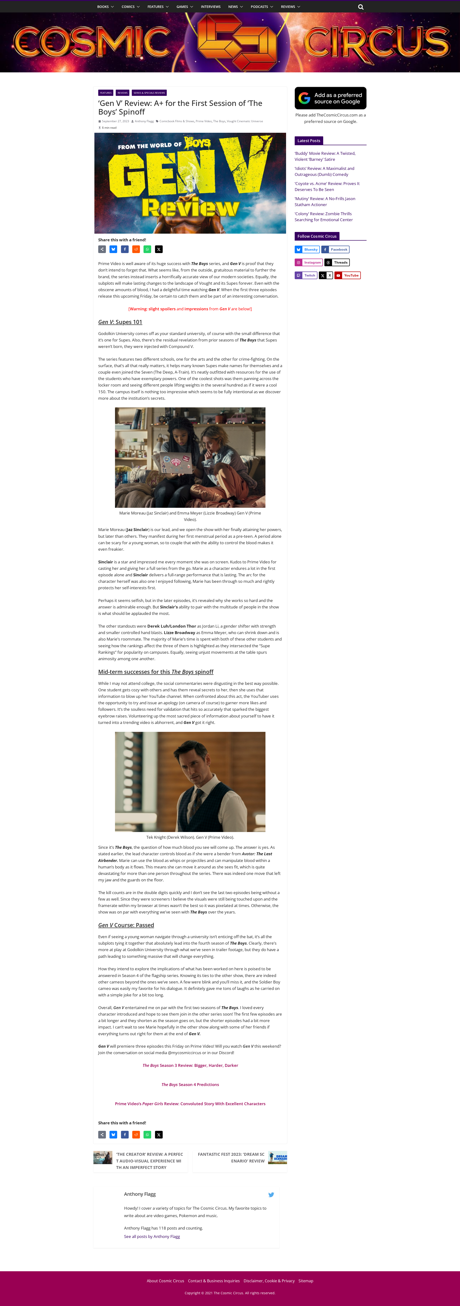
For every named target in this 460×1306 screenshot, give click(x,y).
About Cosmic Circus (165, 1280)
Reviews (288, 6)
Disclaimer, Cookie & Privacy (269, 1280)
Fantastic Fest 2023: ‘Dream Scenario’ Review (231, 1157)
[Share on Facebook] (125, 249)
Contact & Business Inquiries (214, 1280)
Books (103, 6)
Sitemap (306, 1280)
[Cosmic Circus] (230, 15)
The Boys (219, 121)
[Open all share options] (102, 249)
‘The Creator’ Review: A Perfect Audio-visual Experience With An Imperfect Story (149, 1160)
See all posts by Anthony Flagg (152, 1236)
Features (156, 6)
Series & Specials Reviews (149, 92)
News (233, 6)
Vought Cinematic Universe (245, 121)
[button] (111, 6)
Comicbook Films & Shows (177, 121)
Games (182, 6)
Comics (128, 6)
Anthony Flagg (144, 121)
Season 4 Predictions (190, 1084)
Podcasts (259, 6)
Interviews (211, 6)
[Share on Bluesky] (113, 249)
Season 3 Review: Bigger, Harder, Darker (190, 1065)
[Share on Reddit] (136, 249)
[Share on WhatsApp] (147, 249)
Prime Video (204, 121)
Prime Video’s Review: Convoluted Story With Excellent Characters (190, 1103)
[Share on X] (159, 249)
